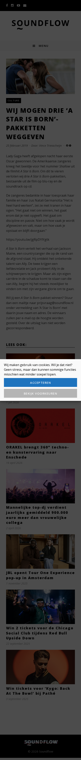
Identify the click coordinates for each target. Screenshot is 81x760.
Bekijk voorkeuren (40, 393)
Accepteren (40, 383)
